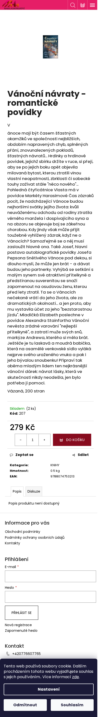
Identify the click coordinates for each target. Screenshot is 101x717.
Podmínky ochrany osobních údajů (34, 537)
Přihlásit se (22, 612)
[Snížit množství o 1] (21, 440)
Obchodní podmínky (22, 531)
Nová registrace (18, 625)
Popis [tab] (17, 491)
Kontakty (12, 543)
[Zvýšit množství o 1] (44, 440)
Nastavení (49, 689)
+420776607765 (26, 653)
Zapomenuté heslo (21, 630)
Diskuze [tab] (33, 491)
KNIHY (54, 465)
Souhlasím (72, 705)
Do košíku (75, 439)
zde (75, 677)
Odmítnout (25, 705)
